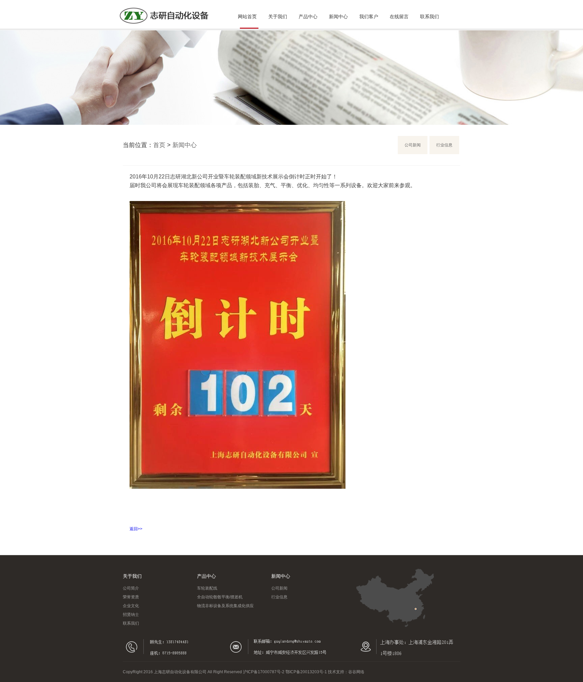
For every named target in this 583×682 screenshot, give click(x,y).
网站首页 (247, 16)
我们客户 (368, 16)
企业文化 (131, 605)
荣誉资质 (131, 597)
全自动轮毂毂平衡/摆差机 (220, 597)
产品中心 (308, 16)
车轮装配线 (207, 588)
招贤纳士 (131, 614)
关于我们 (277, 16)
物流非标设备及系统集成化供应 (225, 605)
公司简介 (131, 588)
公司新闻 (413, 145)
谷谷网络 (356, 672)
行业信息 (444, 145)
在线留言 (399, 16)
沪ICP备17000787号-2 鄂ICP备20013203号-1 (285, 672)
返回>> (136, 529)
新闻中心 (338, 16)
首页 (159, 145)
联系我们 (429, 16)
